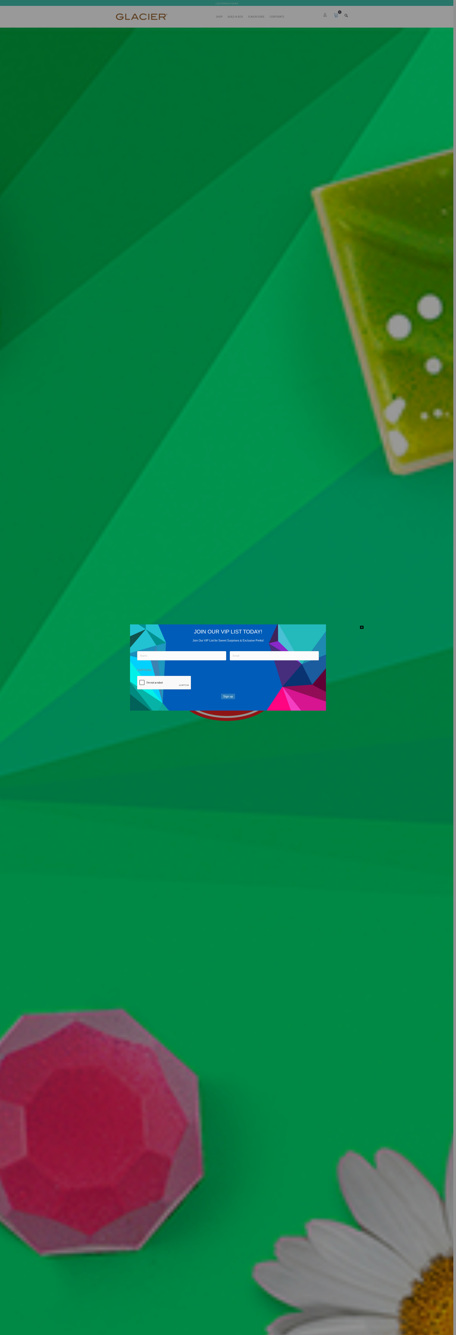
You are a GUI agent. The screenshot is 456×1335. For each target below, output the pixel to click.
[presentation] (164, 683)
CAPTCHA (144, 670)
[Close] (362, 627)
